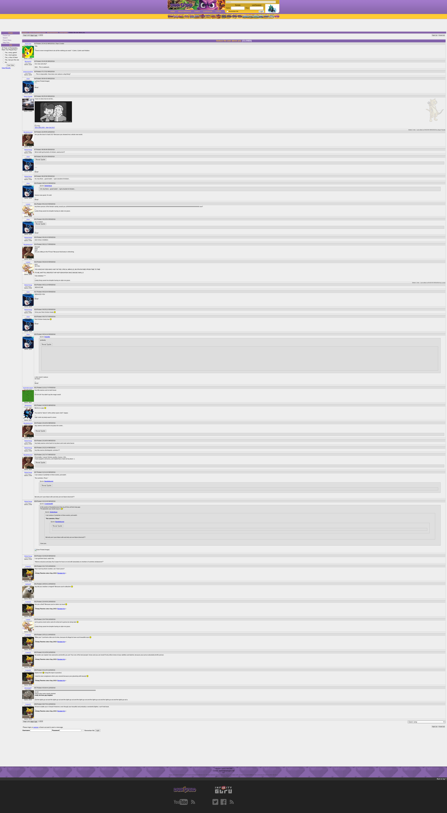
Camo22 (28, 566)
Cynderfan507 (48, 503)
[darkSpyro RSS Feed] (193, 802)
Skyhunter (28, 44)
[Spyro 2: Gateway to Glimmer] (181, 16)
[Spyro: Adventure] (207, 16)
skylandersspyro (28, 388)
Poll (10, 45)
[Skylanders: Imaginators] (271, 16)
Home (172, 11)
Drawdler (47, 336)
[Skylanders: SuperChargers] (266, 16)
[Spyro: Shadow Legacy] (224, 16)
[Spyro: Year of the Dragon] (186, 16)
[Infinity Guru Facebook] (223, 802)
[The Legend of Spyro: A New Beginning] (229, 16)
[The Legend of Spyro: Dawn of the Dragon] (240, 16)
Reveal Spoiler (40, 159)
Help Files (6, 42)
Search (5, 38)
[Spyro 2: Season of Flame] (197, 16)
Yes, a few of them (11, 57)
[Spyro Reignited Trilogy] (170, 16)
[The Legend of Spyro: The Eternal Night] (234, 16)
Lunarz (28, 204)
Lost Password (256, 5)
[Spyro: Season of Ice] (191, 16)
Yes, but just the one (12, 60)
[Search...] (277, 2)
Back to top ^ (441, 779)
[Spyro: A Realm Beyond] (276, 16)
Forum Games (63, 32)
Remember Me (233, 11)
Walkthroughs (184, 11)
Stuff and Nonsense (52, 32)
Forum (218, 11)
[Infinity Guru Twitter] (215, 802)
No (6, 62)
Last (36, 35)
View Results (6, 68)
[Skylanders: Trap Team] (261, 16)
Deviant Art (61, 573)
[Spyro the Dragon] (175, 16)
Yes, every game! (11, 52)
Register (237, 5)
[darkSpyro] (184, 789)
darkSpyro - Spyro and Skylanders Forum (34, 32)
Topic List (434, 35)
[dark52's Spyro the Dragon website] (196, 5)
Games (197, 11)
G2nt (28, 79)
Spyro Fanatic (28, 96)
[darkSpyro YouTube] (181, 802)
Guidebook (207, 11)
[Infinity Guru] (223, 789)
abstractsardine (28, 72)
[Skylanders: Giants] (250, 16)
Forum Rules (7, 40)
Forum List (6, 35)
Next (32, 35)
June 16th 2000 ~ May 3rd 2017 (45, 127)
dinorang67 (28, 688)
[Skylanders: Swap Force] (255, 16)
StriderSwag (28, 150)
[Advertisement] (222, 25)
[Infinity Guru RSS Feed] (232, 802)
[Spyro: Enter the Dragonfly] (202, 16)
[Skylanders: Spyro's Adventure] (245, 16)
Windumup (28, 405)
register (35, 727)
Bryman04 (28, 61)
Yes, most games (11, 55)
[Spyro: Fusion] (213, 16)
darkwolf (28, 584)
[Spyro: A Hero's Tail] (218, 16)
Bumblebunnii (28, 132)
